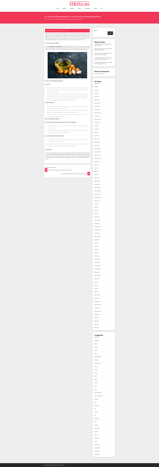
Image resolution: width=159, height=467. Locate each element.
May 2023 (96, 210)
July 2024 (96, 165)
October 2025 (97, 116)
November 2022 (97, 230)
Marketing (96, 405)
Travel (95, 441)
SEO (95, 422)
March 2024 (96, 178)
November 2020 (97, 304)
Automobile (96, 340)
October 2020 (97, 308)
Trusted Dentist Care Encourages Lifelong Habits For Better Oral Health (102, 54)
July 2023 (96, 204)
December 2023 (97, 187)
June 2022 (96, 246)
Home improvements (98, 396)
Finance (95, 8)
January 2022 (97, 262)
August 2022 (96, 239)
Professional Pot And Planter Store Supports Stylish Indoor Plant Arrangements (103, 58)
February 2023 (97, 220)
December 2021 (97, 265)
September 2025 (97, 119)
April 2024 (96, 174)
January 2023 (97, 223)
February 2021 (97, 295)
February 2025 (97, 142)
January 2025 (97, 145)
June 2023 (96, 207)
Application (96, 337)
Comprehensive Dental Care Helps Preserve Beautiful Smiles (103, 44)
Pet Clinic (96, 412)
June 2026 (96, 90)
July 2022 (96, 243)
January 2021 (97, 298)
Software (96, 431)
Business (72, 8)
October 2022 (97, 233)
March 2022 (96, 256)
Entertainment (97, 363)
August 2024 (96, 161)
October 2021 (97, 272)
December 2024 (97, 148)
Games (95, 379)
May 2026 (96, 93)
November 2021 (97, 269)
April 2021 (96, 288)
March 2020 (96, 327)
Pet (95, 409)
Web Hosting (96, 454)
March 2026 (96, 100)
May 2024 (96, 171)
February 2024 (97, 181)
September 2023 (97, 197)
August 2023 (96, 200)
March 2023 (96, 217)
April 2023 (96, 213)
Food (95, 376)
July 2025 (96, 126)
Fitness (95, 373)
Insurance (96, 399)
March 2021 (96, 291)
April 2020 (96, 324)
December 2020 (97, 301)
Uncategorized (97, 448)
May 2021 (96, 285)
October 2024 (97, 155)
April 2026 (96, 96)
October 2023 (97, 194)
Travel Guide (96, 444)
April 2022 (96, 252)
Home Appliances (97, 392)
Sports (95, 435)
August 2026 (96, 83)
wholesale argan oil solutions (55, 46)
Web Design (96, 451)
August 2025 (96, 122)
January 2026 (97, 106)
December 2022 (97, 226)
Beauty (61, 30)
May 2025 (96, 132)
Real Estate (96, 418)
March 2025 (96, 139)
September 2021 (97, 275)
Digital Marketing (97, 356)
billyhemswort (49, 30)
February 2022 (97, 259)
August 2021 (96, 278)
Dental (95, 353)
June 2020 (96, 317)
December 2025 (97, 109)
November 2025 (97, 113)
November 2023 (97, 191)
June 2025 (96, 129)
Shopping (64, 8)
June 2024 (96, 168)
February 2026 (97, 103)
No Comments (67, 30)
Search (95, 30)
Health (79, 8)
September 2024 (97, 158)
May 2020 (96, 321)
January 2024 (97, 184)
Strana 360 (80, 3)
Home (57, 8)
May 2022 (96, 249)
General (95, 382)
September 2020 (97, 311)
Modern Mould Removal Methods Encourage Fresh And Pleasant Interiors (103, 63)
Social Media (96, 428)
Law (102, 8)
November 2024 (97, 152)
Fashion (96, 366)
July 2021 (96, 282)
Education (96, 360)
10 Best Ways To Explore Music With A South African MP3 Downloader (103, 49)
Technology (87, 8)
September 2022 (97, 236)
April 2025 (96, 135)
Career (95, 350)
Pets (95, 415)
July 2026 (96, 87)
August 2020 (96, 314)
